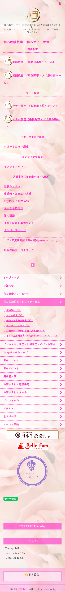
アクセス (8, 408)
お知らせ (8, 286)
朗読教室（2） (13, 310)
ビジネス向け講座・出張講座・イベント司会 (29, 344)
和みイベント (11, 368)
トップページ (11, 277)
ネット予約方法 (13, 208)
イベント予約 (11, 424)
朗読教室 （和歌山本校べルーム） (34, 62)
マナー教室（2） (15, 315)
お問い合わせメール (15, 392)
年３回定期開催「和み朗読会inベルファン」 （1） (32, 336)
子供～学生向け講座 (16, 146)
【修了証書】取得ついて (19, 223)
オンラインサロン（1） (18, 326)
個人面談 (9, 215)
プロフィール (11, 400)
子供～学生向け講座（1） (19, 321)
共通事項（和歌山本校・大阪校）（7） (25, 331)
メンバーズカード (15, 230)
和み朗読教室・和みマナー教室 (21, 302)
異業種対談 (9, 376)
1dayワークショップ (15, 352)
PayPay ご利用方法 (16, 201)
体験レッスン (12, 186)
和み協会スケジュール (16, 294)
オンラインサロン (15, 166)
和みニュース (11, 360)
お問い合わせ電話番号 (16, 384)
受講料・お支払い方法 (18, 193)
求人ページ (9, 416)
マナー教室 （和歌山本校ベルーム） (35, 105)
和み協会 (23, 589)
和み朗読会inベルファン (19, 250)
